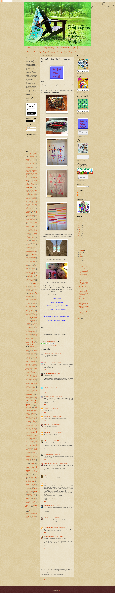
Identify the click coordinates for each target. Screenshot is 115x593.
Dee (46, 475)
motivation (29, 358)
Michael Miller (28, 354)
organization (33, 371)
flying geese (28, 273)
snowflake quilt (28, 456)
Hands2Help (28, 296)
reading (34, 421)
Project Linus (34, 397)
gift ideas (28, 283)
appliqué (31, 190)
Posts (28, 127)
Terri (46, 440)
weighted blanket (32, 501)
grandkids (27, 289)
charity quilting (33, 222)
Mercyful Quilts (33, 351)
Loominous (27, 342)
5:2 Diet (33, 177)
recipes (27, 422)
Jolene (32, 328)
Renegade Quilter (48, 505)
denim (34, 248)
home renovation (30, 310)
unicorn (27, 495)
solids (28, 457)
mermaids (27, 353)
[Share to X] (52, 343)
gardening (35, 282)
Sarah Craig (80, 195)
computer (33, 240)
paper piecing (29, 376)
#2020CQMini (33, 153)
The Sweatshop (30, 481)
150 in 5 (27, 176)
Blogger (60, 590)
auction (31, 191)
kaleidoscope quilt (29, 331)
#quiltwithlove (28, 166)
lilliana (32, 338)
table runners (30, 474)
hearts (29, 303)
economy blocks (32, 258)
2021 (79, 225)
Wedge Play (33, 499)
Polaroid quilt (34, 391)
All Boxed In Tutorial (31, 183)
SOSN (34, 459)
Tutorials (59, 52)
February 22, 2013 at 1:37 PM (54, 440)
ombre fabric (34, 365)
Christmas (28, 233)
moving (33, 358)
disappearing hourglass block (31, 251)
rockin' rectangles (32, 426)
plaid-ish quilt (34, 390)
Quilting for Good (31, 414)
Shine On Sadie (28, 452)
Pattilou (47, 517)
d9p (36, 246)
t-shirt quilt (34, 473)
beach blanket (33, 197)
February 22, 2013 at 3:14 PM (54, 454)
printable (33, 395)
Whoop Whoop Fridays (49, 48)
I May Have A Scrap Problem (31, 317)
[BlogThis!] (50, 343)
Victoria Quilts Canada (30, 497)
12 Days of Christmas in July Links (46, 52)
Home (28, 48)
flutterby (33, 272)
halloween (32, 295)
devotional (27, 250)
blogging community (30, 208)
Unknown (47, 484)
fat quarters (33, 268)
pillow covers (34, 383)
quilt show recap (34, 410)
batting (28, 197)
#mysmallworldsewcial (30, 164)
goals (30, 285)
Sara (46, 387)
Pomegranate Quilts (49, 362)
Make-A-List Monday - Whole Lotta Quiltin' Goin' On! (84, 283)
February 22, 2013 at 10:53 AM (55, 416)
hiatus (32, 307)
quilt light (33, 398)
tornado (27, 485)
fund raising (28, 282)
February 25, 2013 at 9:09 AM (59, 536)
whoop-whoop (61, 345)
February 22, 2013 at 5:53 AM (60, 362)
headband (28, 302)
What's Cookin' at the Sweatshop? (83, 267)
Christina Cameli (31, 232)
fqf (29, 277)
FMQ (32, 273)
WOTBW (27, 516)
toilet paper (34, 484)
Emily (26, 261)
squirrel (33, 460)
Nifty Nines (28, 364)
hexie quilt (27, 307)
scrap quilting (29, 435)
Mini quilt (33, 354)
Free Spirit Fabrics (30, 280)
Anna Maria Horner (29, 186)
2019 (79, 229)
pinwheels (28, 390)
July (81, 254)
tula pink (30, 491)
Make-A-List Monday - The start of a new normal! (84, 307)
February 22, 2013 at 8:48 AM (56, 396)
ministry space (28, 357)
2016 (26, 177)
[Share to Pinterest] (54, 343)
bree (36, 215)
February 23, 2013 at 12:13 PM (59, 505)
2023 (79, 221)
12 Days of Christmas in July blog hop (31, 173)
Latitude (27, 338)
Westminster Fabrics (30, 502)
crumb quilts (32, 246)
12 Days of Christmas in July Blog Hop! (66, 48)
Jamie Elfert (29, 326)
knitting (31, 335)
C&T (32, 216)
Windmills (27, 513)
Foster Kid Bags (30, 276)
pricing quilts (28, 395)
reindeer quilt (31, 424)
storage (27, 464)
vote (31, 498)
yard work (34, 516)
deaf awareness (29, 247)
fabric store (31, 264)
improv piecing (32, 320)
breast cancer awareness (30, 215)
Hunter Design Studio (30, 314)
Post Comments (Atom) (50, 583)
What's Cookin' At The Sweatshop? (83, 279)
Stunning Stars (34, 467)
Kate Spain (28, 333)
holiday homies (33, 309)
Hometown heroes (29, 311)
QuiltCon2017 (28, 413)
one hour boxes (33, 367)
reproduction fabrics (29, 425)
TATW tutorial (34, 477)
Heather (34, 303)
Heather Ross (28, 304)
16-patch (33, 176)
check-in (34, 227)
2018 (79, 231)
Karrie (34, 331)
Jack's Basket (34, 324)
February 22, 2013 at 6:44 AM (53, 387)
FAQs (28, 266)
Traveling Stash (29, 487)
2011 (79, 320)
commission (28, 239)
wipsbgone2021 (34, 513)
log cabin (31, 339)
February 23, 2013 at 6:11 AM (56, 484)
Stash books (28, 462)
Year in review (28, 517)
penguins (34, 379)
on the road (27, 367)
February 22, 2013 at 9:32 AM (53, 408)
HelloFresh (34, 304)
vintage (27, 498)
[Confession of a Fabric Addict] (83, 69)
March (81, 262)
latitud (35, 337)
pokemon (28, 391)
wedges (27, 501)
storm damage (33, 464)
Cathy (46, 454)
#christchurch (32, 156)
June (81, 256)
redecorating (34, 422)
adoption (28, 180)
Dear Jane (35, 247)
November (82, 246)
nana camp (33, 361)
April (81, 260)
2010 (79, 323)
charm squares (31, 223)
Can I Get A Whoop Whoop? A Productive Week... (84, 275)
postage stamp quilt (30, 394)
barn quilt (31, 195)
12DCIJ (32, 174)
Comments (29, 129)
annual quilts (29, 187)
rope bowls (34, 428)
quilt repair (28, 407)
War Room (27, 499)
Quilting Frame (29, 416)
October (81, 248)
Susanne (46, 353)
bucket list (29, 216)
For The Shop (54, 345)
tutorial (35, 491)
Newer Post (43, 580)
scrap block (34, 432)
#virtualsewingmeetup (29, 167)
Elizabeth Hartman (32, 260)
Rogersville (28, 428)
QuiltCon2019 (34, 413)
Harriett (46, 416)
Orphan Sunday (30, 375)
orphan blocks (34, 373)
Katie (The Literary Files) (50, 463)
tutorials (30, 493)
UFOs (36, 492)
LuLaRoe (33, 342)
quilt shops (28, 410)
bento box (34, 198)
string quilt (28, 466)
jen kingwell (30, 327)
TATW (27, 477)
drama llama (33, 257)
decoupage (29, 248)
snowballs (33, 455)
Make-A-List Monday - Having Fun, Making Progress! (84, 271)
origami (33, 372)
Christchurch (34, 230)
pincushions (28, 388)
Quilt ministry (31, 400)
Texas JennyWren (49, 527)
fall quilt (31, 265)
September (82, 250)
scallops (31, 431)
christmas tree (33, 234)
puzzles (28, 398)
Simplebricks (28, 455)
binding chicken (29, 201)
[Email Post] (58, 341)
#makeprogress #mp (30, 163)
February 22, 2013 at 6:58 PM (53, 475)
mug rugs (27, 360)
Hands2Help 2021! (36, 48)
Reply (45, 358)
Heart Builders (34, 302)
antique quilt (28, 188)
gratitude (30, 290)
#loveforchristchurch (29, 162)
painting (35, 375)
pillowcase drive (30, 386)
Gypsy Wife (30, 293)
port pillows (29, 393)
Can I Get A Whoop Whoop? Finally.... (83, 290)
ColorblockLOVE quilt (33, 236)
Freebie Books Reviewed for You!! (84, 287)
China (30, 230)
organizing (27, 372)
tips (26, 483)
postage (34, 393)
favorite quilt (28, 269)
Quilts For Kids (33, 418)
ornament (27, 373)
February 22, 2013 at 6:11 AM (57, 373)
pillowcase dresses (31, 384)
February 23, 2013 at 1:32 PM (55, 517)
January (81, 316)
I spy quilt (35, 319)
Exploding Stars (28, 262)
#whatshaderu (28, 168)
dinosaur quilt (33, 250)
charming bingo (28, 227)
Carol (31, 218)
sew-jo (30, 448)
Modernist (35, 357)
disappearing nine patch (30, 252)
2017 (29, 177)
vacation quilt (32, 495)
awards (35, 191)
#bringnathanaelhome (31, 155)
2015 (79, 238)
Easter (27, 258)
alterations (27, 184)
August (81, 252)
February (82, 265)
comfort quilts (31, 237)
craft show (35, 243)
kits (27, 335)
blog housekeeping (31, 205)
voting (35, 498)
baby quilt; (35, 193)
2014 (79, 240)
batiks (36, 195)
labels (31, 337)
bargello (27, 195)
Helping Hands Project (30, 306)
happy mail (31, 298)
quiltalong (30, 411)
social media (35, 456)
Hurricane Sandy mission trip (30, 316)
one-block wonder (29, 368)
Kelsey (46, 424)
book (32, 211)
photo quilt (27, 380)
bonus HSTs (28, 211)
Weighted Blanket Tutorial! (70, 52)
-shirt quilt (27, 153)
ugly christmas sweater (31, 494)
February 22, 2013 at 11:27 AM (54, 424)
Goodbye (30, 286)
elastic (27, 260)
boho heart (34, 209)
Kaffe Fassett (32, 330)
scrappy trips (32, 438)
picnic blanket (33, 380)
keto (31, 334)
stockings (32, 463)
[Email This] (49, 343)
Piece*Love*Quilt (31, 52)
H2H (36, 293)
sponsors (27, 460)
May (81, 258)
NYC (29, 365)
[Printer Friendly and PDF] (44, 344)
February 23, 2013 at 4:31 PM (59, 527)
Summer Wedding (31, 468)
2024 (79, 219)
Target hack (33, 476)
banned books (33, 194)
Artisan (35, 190)
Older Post (71, 580)
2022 (79, 223)
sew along (32, 442)
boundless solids (33, 214)
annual (34, 186)
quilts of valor (28, 420)
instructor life (29, 323)
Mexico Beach (33, 353)
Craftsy (27, 246)
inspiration (28, 322)
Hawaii (28, 300)
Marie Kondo (32, 346)
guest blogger (33, 292)
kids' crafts (35, 334)
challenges (28, 221)
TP (35, 485)
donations (34, 254)
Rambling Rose (28, 421)
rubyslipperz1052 (49, 536)
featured (33, 269)
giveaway (34, 283)
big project (33, 199)
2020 (79, 227)
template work (33, 480)
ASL (28, 191)
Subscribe (31, 113)
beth (46, 408)
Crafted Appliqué (31, 244)
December (82, 244)
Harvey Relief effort (33, 299)
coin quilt (27, 236)
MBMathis (47, 396)
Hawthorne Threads (33, 300)
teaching (27, 480)
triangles (28, 488)
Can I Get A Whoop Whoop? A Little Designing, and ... (83, 312)
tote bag (31, 485)
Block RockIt (28, 204)
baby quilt (29, 193)
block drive (34, 202)
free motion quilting (31, 279)
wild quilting (32, 512)
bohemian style (28, 209)
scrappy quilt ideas (32, 437)
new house (32, 362)
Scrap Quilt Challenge (32, 434)
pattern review (33, 378)
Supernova (28, 470)
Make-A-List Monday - (84, 296)
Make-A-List (30, 344)
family (36, 265)
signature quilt (32, 453)
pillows (33, 387)
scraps (27, 440)
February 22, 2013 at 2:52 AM (55, 353)
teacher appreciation (31, 478)
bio (30, 202)
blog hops (34, 204)
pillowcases (28, 387)
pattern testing (28, 379)
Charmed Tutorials (30, 226)
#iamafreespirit (28, 159)
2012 (79, 318)
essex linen (32, 261)
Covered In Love (28, 243)
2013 (79, 242)
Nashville (27, 362)
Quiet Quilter (48, 373)
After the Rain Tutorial (33, 181)
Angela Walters (33, 184)
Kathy (79, 192)
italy (30, 324)
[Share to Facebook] (53, 343)
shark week (33, 451)
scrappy (35, 435)
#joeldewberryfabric (29, 160)
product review (28, 397)
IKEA (27, 320)
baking (28, 194)
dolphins (27, 254)
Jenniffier (47, 432)
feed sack (28, 271)
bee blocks (28, 198)
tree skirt (35, 487)
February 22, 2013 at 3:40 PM (62, 463)
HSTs (34, 313)
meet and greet (31, 349)
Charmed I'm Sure (30, 225)
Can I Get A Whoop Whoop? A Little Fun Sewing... (83, 300)
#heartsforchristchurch (29, 157)
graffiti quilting (32, 287)
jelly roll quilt (34, 326)
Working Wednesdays (31, 514)
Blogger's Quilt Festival (30, 207)
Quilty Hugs (34, 420)
